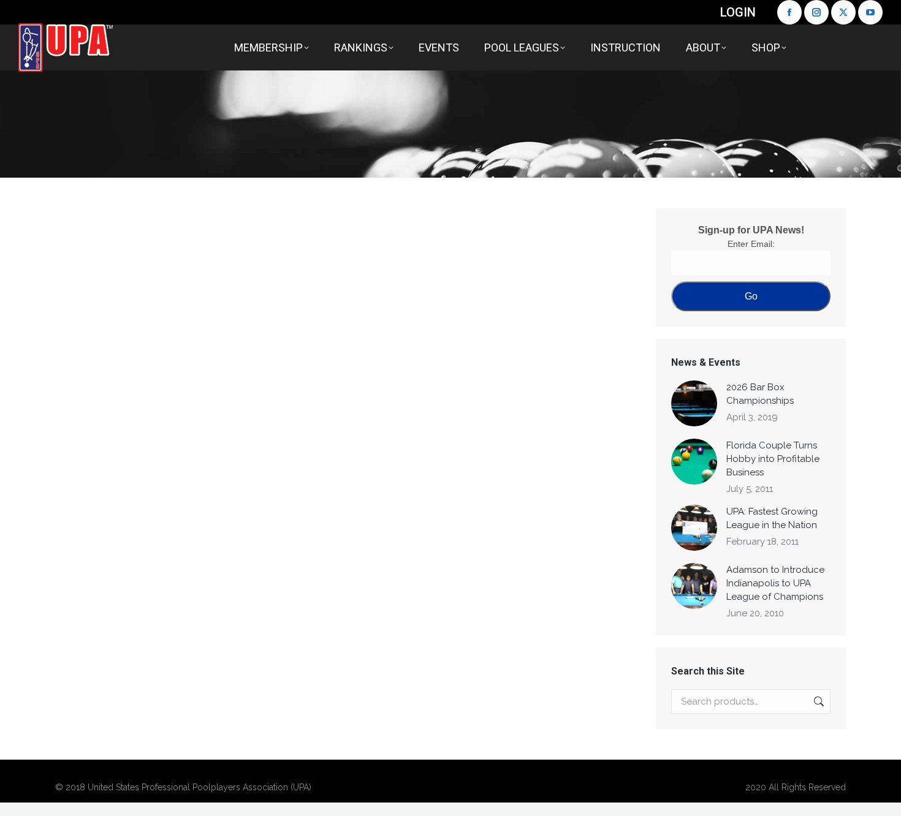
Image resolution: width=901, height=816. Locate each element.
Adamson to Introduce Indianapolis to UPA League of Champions (775, 583)
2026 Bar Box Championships (760, 394)
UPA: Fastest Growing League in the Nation (772, 518)
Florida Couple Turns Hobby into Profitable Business (772, 459)
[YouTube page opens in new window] (870, 12)
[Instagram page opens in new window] (816, 12)
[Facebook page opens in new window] (789, 12)
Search (818, 701)
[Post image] (694, 403)
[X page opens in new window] (843, 12)
